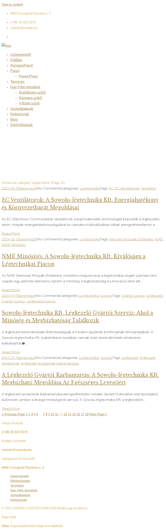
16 (78, 414)
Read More (11, 233)
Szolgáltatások (21, 109)
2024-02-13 (10, 188)
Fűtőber (16, 60)
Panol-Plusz (28, 76)
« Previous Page (13, 414)
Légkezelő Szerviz (41, 301)
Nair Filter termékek (25, 87)
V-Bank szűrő (29, 103)
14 (69, 414)
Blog (14, 119)
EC (111, 188)
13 (65, 414)
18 (87, 414)
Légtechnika (90, 188)
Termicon (17, 82)
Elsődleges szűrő (32, 92)
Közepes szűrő (30, 98)
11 (56, 414)
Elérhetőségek (21, 125)
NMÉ (159, 239)
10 (52, 414)
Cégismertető (20, 54)
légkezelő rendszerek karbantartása (49, 363)
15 (74, 414)
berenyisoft (28, 188)
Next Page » (98, 414)
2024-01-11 (10, 296)
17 (82, 414)
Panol (14, 71)
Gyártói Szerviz (133, 296)
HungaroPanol (21, 65)
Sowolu (106, 296)
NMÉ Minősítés (14, 245)
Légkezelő (129, 358)
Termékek (17, 485)
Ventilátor (148, 188)
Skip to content (12, 4)
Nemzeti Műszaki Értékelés (131, 239)
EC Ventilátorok (127, 188)
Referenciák (19, 114)
